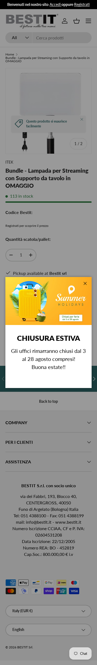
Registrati (82, 4)
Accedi (55, 4)
